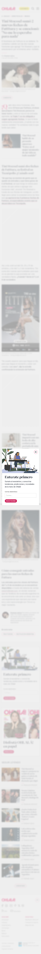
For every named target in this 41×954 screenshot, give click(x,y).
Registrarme (11, 501)
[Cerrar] (36, 452)
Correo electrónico (11, 492)
